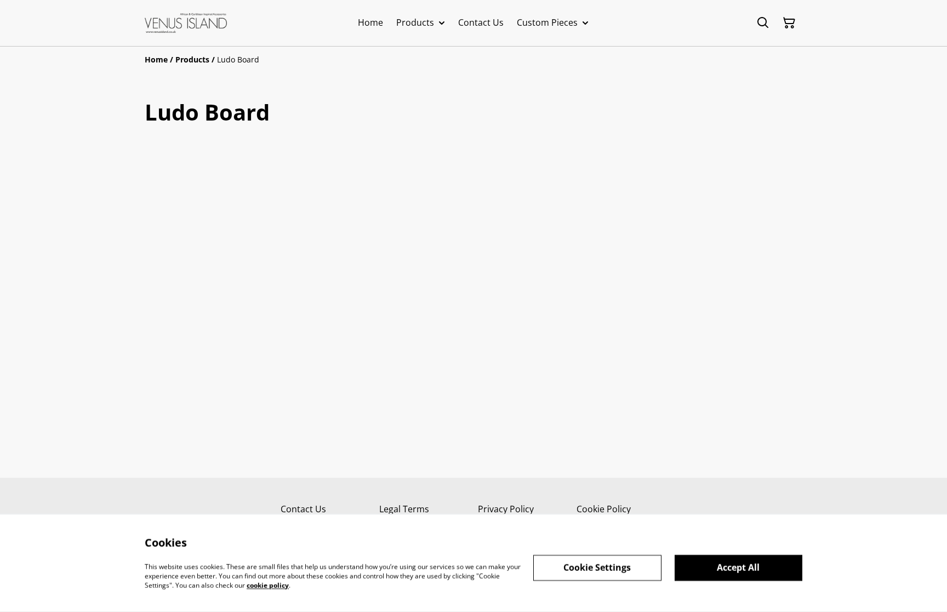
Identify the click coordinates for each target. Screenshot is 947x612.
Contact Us (303, 509)
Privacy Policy (506, 509)
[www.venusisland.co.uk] (186, 23)
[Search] (763, 23)
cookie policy (268, 585)
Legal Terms (404, 509)
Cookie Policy (604, 509)
